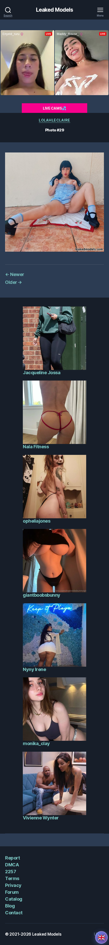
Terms (12, 878)
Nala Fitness (36, 446)
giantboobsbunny (41, 595)
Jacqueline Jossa (41, 372)
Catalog (13, 899)
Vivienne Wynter (41, 817)
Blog (10, 905)
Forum (12, 892)
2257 (10, 871)
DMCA (12, 864)
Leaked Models (54, 9)
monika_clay (36, 743)
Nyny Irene (34, 669)
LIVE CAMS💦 (54, 108)
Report (12, 858)
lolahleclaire (54, 120)
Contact (14, 912)
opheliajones (36, 521)
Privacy (13, 885)
